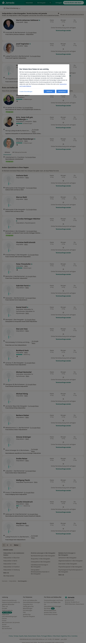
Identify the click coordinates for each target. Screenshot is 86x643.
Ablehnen (49, 91)
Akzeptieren (62, 91)
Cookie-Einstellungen (25, 91)
